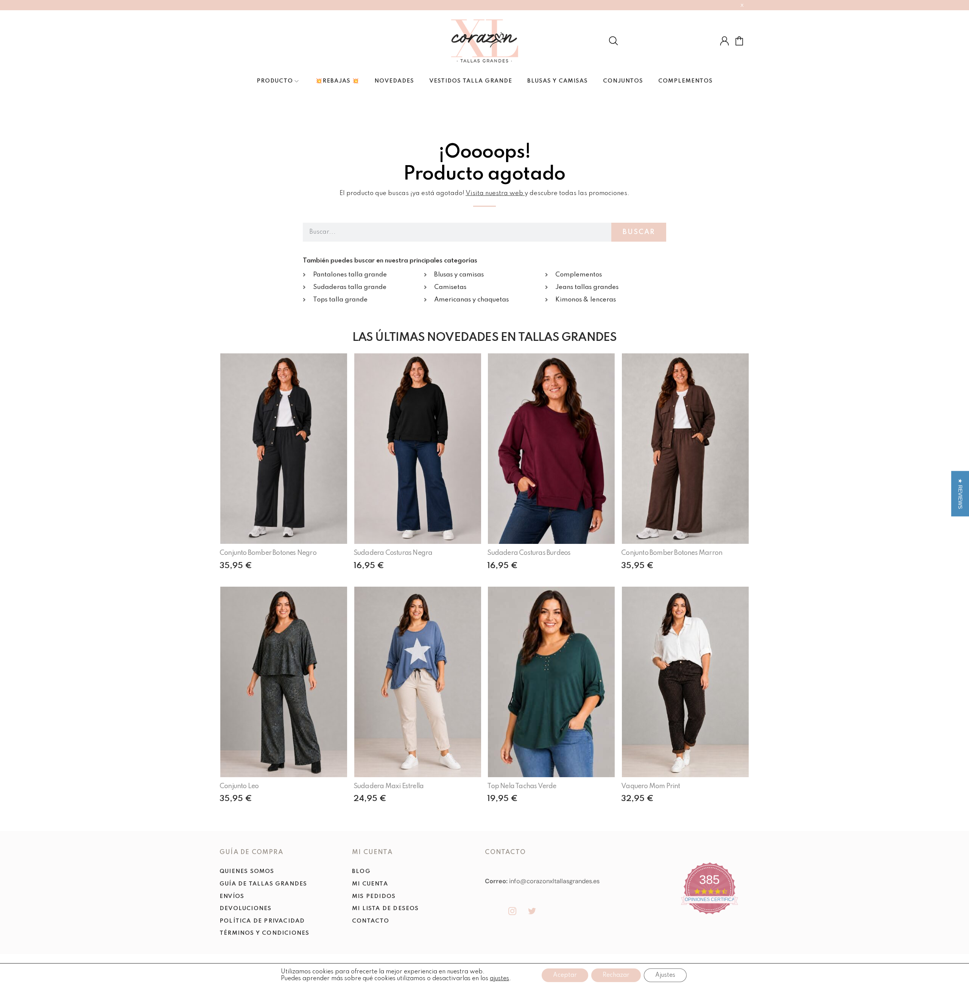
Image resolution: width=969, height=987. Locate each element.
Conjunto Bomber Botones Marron (671, 553)
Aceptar (565, 975)
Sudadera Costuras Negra (393, 553)
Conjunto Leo (239, 786)
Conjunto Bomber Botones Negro (268, 553)
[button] (960, 493)
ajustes (499, 979)
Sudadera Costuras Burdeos (528, 553)
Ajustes (665, 975)
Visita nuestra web (494, 193)
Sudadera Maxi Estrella (389, 786)
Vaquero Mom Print (650, 786)
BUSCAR (639, 232)
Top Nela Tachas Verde (521, 786)
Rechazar (616, 975)
